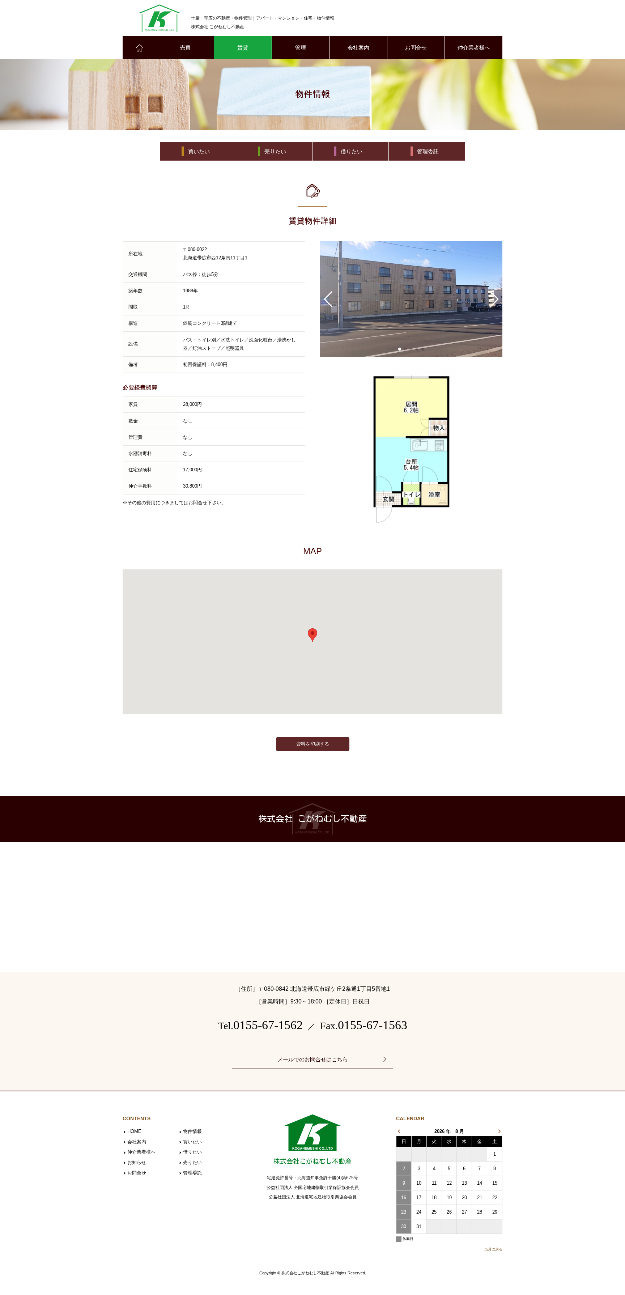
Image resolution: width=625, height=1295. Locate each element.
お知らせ (136, 1162)
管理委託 (192, 1173)
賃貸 (242, 47)
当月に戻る (493, 1249)
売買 (185, 47)
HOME (134, 1131)
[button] (399, 349)
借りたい (192, 1152)
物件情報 (192, 1131)
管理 (300, 47)
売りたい (192, 1162)
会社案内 (358, 47)
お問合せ (416, 47)
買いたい (192, 1142)
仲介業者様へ (474, 47)
